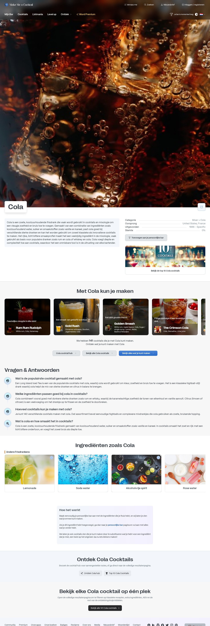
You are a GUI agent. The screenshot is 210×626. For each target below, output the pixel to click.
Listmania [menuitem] (37, 14)
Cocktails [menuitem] (23, 14)
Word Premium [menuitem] (87, 14)
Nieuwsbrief (169, 4)
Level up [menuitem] (51, 14)
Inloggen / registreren (194, 4)
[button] (146, 237)
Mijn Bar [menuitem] (9, 14)
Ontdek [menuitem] (65, 14)
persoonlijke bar (115, 525)
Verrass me (132, 4)
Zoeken (150, 4)
